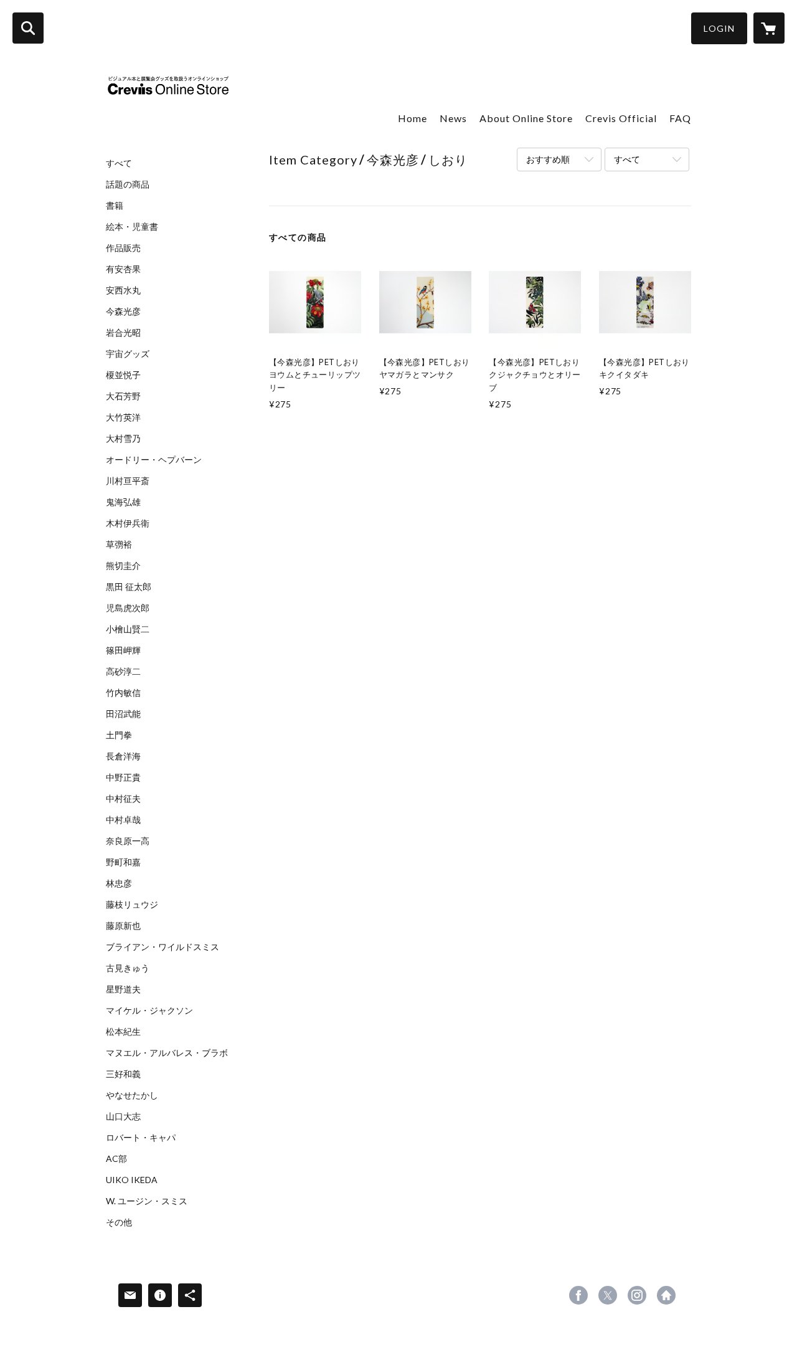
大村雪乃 (123, 438)
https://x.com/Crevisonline (607, 1295)
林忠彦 (119, 883)
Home (412, 118)
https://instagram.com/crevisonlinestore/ (637, 1295)
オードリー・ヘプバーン (154, 459)
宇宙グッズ (127, 354)
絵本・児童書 (132, 226)
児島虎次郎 (127, 608)
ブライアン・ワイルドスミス (162, 947)
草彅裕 (119, 544)
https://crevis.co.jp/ (666, 1295)
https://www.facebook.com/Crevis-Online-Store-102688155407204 (578, 1295)
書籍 (114, 205)
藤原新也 (123, 925)
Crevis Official (621, 118)
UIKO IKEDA (132, 1180)
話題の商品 (127, 184)
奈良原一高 (127, 841)
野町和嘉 (123, 862)
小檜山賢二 (127, 629)
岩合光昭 (123, 332)
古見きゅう (127, 968)
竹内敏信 (123, 692)
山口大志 (123, 1116)
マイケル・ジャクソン (149, 1010)
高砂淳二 (123, 671)
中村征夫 (123, 798)
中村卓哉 (123, 820)
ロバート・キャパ (141, 1137)
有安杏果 (123, 269)
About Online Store (526, 118)
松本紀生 (123, 1031)
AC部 (116, 1158)
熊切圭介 (123, 565)
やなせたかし (132, 1095)
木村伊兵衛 (127, 523)
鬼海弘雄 (123, 502)
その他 (119, 1222)
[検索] (28, 28)
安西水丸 (123, 290)
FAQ (680, 118)
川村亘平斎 (127, 481)
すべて (119, 163)
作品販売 (123, 248)
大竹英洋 (123, 417)
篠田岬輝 (123, 650)
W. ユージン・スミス (146, 1201)
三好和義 (123, 1074)
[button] (719, 28)
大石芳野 (123, 396)
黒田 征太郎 (128, 587)
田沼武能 (123, 714)
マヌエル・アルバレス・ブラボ (167, 1053)
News (453, 118)
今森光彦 (123, 311)
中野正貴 (123, 777)
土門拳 (119, 735)
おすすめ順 (548, 159)
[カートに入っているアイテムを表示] (769, 28)
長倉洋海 (123, 756)
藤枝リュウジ (132, 904)
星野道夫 (123, 989)
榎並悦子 (123, 375)
